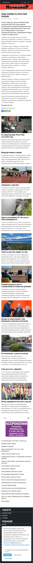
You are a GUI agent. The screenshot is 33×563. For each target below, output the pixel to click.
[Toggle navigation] (3, 11)
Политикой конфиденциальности (12, 543)
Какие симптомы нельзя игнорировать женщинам (15, 494)
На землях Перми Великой (8, 485)
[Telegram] (7, 111)
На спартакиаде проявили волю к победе (12, 474)
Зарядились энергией (10, 185)
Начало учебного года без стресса (11, 477)
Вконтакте (5, 515)
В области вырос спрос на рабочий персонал (13, 488)
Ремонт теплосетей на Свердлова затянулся (13, 480)
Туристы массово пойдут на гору (14, 252)
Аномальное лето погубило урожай (11, 491)
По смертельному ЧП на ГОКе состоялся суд (12, 136)
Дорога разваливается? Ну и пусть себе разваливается (15, 218)
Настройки (8, 558)
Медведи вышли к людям (11, 152)
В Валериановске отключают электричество (13, 482)
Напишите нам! (6, 2)
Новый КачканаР (7, 18)
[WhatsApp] (9, 111)
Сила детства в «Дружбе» (11, 369)
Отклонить (17, 555)
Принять (7, 555)
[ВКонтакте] (2, 111)
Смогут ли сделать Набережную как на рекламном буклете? (15, 497)
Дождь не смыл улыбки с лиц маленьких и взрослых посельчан (14, 320)
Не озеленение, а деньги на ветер (14, 354)
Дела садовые (5, 501)
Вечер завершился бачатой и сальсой (16, 402)
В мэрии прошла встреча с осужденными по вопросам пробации (16, 285)
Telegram (4, 518)
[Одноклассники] (5, 111)
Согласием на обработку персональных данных (16, 545)
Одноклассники (6, 513)
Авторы (4, 524)
